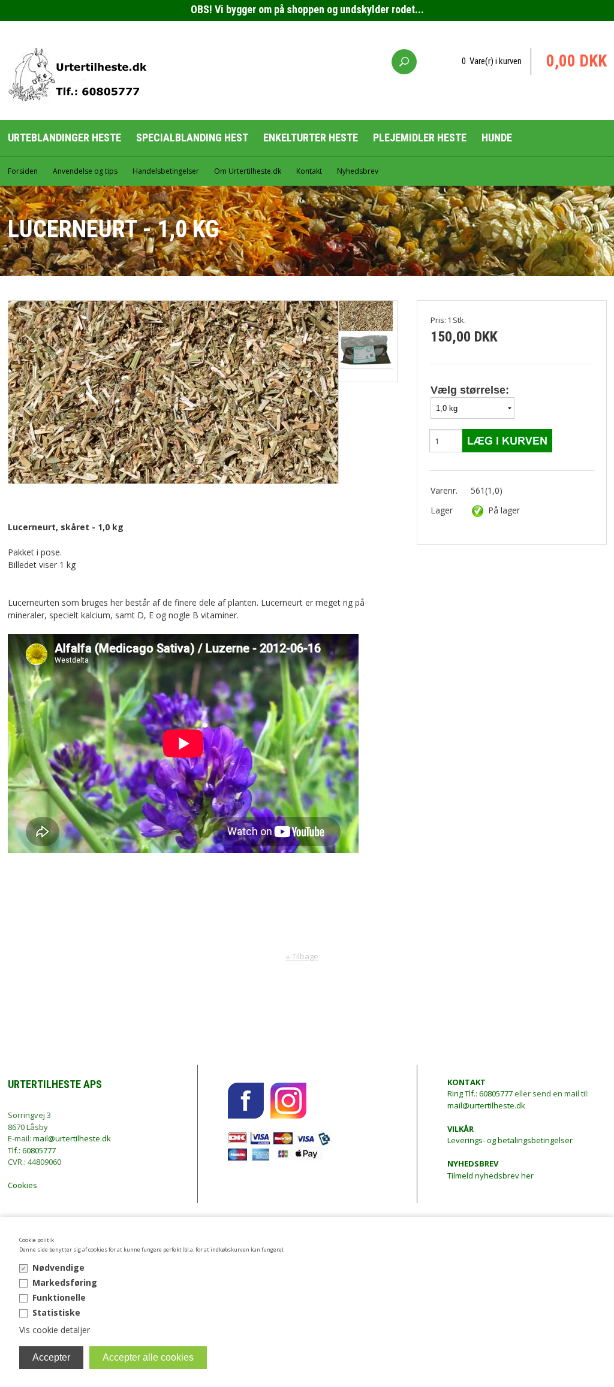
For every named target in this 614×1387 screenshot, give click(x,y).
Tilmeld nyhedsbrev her (490, 1169)
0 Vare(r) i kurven (492, 61)
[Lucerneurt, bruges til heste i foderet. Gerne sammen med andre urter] (366, 316)
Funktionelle (59, 1297)
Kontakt (309, 171)
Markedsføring (64, 1282)
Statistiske (56, 1312)
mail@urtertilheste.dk (72, 1138)
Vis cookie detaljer (54, 1329)
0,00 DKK (576, 61)
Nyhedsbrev (357, 171)
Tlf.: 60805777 (32, 1150)
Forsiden (23, 171)
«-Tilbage (301, 956)
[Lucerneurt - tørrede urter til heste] (366, 350)
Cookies (22, 1185)
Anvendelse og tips (85, 171)
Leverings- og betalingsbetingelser (510, 1134)
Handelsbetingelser (166, 171)
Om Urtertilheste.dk (247, 171)
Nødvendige (58, 1267)
